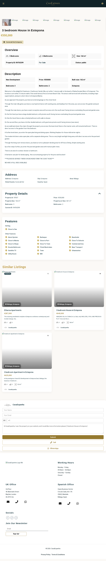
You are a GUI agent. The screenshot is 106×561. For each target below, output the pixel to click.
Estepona (44, 178)
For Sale (42, 63)
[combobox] (4, 420)
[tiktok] (11, 517)
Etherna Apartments (12, 310)
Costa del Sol (19, 182)
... (16, 319)
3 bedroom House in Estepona (69, 310)
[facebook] (7, 517)
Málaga (76, 178)
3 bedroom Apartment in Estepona (18, 372)
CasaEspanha (12, 327)
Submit (53, 437)
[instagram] (16, 517)
